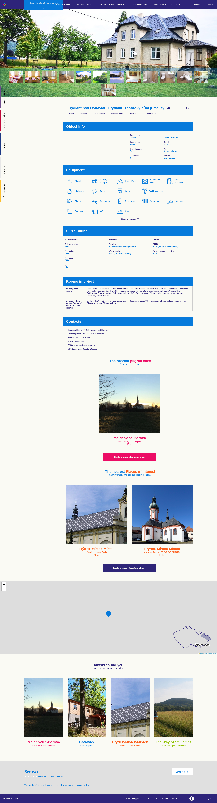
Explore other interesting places (129, 568)
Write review (182, 772)
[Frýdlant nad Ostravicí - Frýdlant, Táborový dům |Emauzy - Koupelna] (150, 77)
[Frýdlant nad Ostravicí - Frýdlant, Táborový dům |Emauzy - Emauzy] (83, 77)
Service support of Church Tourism (162, 798)
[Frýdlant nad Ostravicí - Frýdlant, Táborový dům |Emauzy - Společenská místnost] (49, 77)
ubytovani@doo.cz (83, 341)
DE (185, 4)
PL (180, 4)
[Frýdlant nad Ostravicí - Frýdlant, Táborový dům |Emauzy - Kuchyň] (201, 77)
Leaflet (201, 653)
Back (190, 108)
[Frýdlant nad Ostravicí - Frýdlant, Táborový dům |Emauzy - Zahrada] (100, 77)
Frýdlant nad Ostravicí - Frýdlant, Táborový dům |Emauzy (116, 108)
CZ (171, 4)
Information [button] (159, 4)
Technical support (132, 798)
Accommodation (84, 4)
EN (175, 4)
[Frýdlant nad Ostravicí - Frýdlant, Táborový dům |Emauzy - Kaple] (133, 77)
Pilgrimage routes (139, 4)
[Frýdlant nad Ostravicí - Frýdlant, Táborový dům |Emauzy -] (117, 77)
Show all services (129, 219)
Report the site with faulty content (43, 3)
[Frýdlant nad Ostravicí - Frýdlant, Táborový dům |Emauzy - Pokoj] (16, 77)
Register (196, 4)
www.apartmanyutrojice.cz (85, 345)
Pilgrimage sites (63, 4)
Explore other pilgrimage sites (129, 457)
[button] (108, 614)
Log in (210, 4)
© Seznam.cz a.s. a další (210, 653)
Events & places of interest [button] (111, 4)
